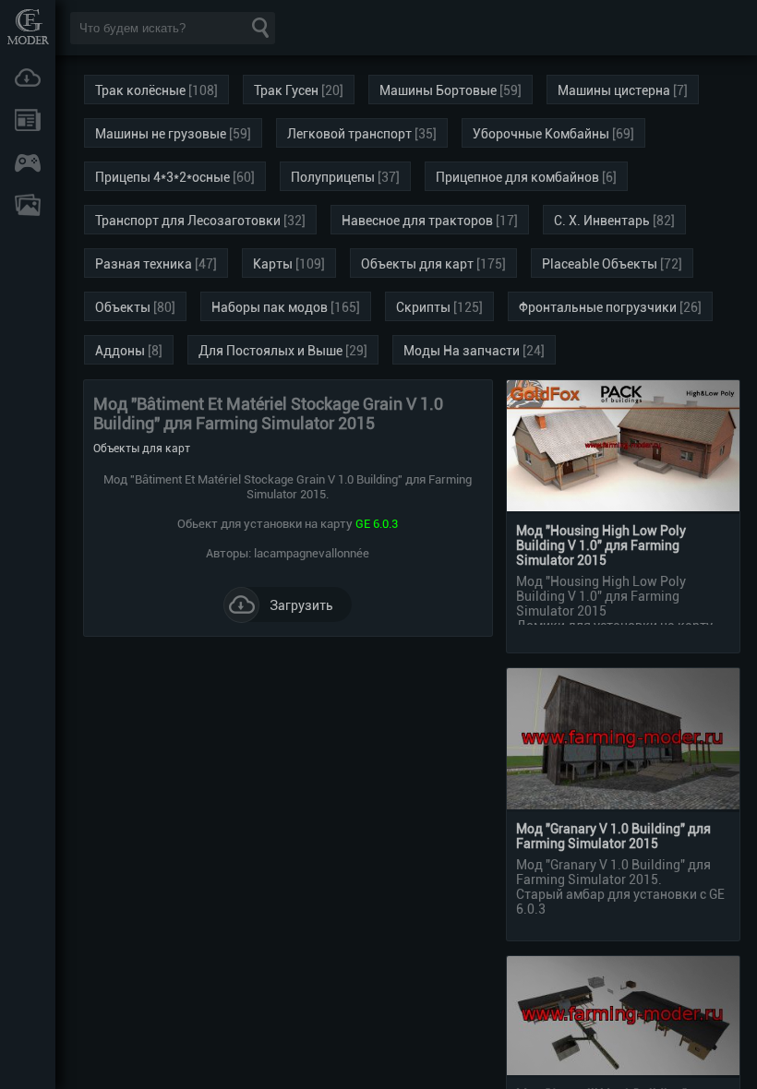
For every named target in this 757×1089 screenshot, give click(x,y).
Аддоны (120, 350)
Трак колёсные (140, 90)
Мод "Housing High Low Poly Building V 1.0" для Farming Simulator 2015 (601, 545)
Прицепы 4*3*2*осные (162, 177)
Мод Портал (27, 26)
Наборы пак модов (269, 307)
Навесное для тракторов (417, 220)
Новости (27, 120)
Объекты (122, 307)
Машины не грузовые (160, 133)
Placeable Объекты (599, 264)
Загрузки (27, 77)
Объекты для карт (417, 264)
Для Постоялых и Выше (270, 350)
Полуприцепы (333, 177)
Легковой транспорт (349, 133)
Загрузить (301, 605)
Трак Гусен (286, 90)
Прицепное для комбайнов (517, 177)
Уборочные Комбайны (541, 133)
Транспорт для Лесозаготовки (188, 220)
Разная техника (143, 264)
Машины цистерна (614, 90)
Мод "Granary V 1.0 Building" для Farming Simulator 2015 (613, 836)
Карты (273, 264)
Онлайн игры (27, 162)
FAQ (27, 204)
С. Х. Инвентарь (602, 220)
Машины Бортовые (438, 90)
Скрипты (423, 307)
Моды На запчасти (461, 350)
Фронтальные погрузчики (598, 307)
